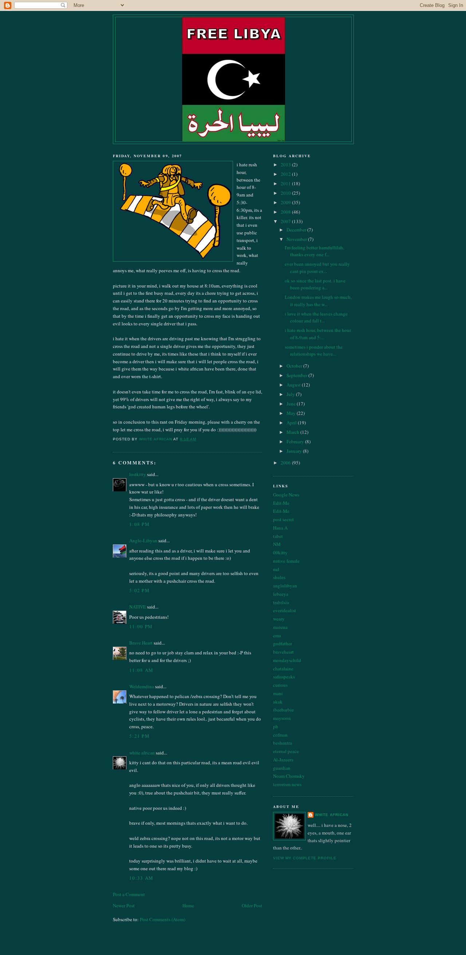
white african (142, 752)
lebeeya (280, 594)
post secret (283, 519)
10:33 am (141, 878)
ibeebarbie (283, 709)
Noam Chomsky (289, 776)
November (297, 239)
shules (279, 577)
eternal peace (286, 751)
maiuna (280, 627)
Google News (286, 494)
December (297, 229)
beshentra (282, 743)
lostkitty (137, 474)
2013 (286, 164)
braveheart (283, 652)
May (292, 413)
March (293, 432)
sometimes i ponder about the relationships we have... (314, 350)
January (295, 451)
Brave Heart (141, 642)
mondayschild (287, 660)
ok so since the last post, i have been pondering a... (315, 284)
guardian (282, 768)
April (292, 422)
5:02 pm (139, 590)
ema (277, 635)
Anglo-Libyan (143, 540)
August (294, 384)
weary (279, 618)
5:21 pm (139, 736)
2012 (286, 174)
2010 (286, 193)
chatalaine (283, 668)
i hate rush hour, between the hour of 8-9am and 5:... (318, 334)
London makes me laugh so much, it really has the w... (318, 301)
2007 (286, 221)
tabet (278, 536)
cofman (280, 735)
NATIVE (137, 606)
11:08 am (141, 670)
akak (278, 701)
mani (278, 693)
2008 (286, 212)
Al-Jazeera (283, 759)
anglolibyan (285, 585)
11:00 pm (141, 626)
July (291, 394)
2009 (286, 202)
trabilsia (281, 602)
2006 (286, 462)
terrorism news (287, 784)
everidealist (284, 610)
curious (280, 685)
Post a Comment (129, 894)
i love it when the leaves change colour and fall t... (316, 317)
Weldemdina (141, 686)
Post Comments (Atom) (162, 919)
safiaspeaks (284, 676)
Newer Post (124, 905)
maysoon (282, 718)
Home (188, 905)
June (292, 403)
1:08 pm (139, 524)
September (297, 375)
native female (286, 561)
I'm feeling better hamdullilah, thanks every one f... (314, 251)
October (295, 365)
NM (277, 544)
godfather (282, 643)
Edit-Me (281, 503)
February (296, 441)
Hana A (280, 527)
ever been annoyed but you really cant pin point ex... (317, 267)
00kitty (280, 552)
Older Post (252, 905)
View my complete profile (304, 858)
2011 (286, 183)
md (276, 569)
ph (275, 726)
